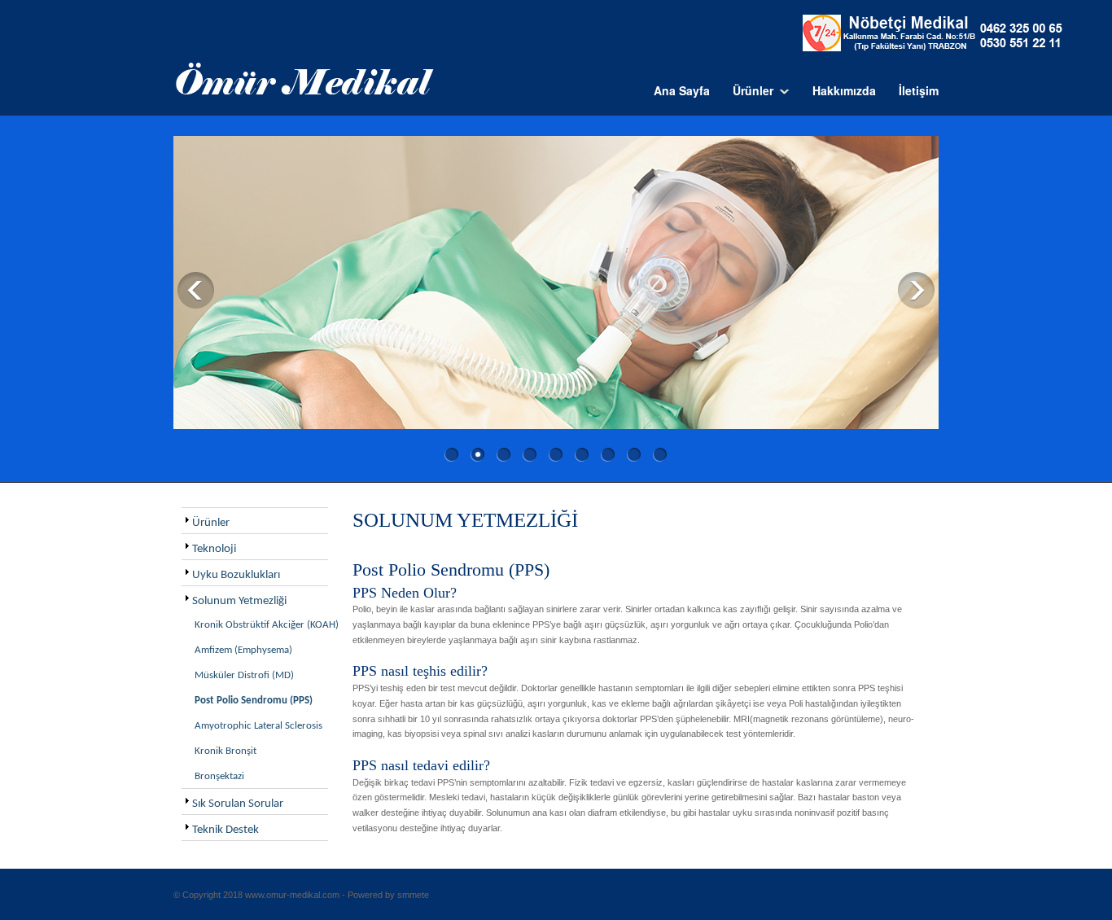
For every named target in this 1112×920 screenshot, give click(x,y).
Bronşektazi (219, 776)
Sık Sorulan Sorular (237, 804)
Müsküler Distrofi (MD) (244, 675)
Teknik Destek (225, 830)
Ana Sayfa (682, 90)
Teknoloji (214, 549)
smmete (413, 895)
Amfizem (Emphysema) (243, 650)
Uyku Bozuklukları (236, 575)
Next (916, 290)
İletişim (919, 90)
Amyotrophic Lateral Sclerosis (258, 726)
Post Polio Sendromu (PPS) (254, 700)
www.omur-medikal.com (292, 895)
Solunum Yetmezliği (239, 601)
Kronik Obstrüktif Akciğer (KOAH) (267, 625)
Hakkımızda (844, 90)
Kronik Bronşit (225, 751)
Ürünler (211, 523)
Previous (195, 290)
